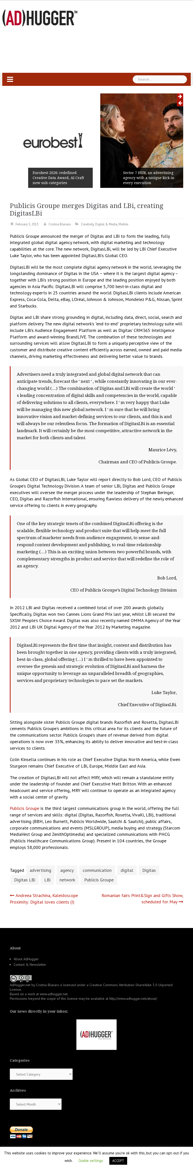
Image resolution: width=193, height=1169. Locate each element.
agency (67, 870)
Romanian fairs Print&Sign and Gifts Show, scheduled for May (142, 898)
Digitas (149, 870)
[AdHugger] (40, 17)
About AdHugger (26, 959)
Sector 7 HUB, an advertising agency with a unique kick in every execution (148, 178)
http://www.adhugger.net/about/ (133, 998)
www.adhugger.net (54, 994)
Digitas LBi (24, 880)
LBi (47, 880)
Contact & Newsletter (30, 964)
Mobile (123, 224)
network (67, 880)
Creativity (87, 224)
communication (97, 870)
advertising (40, 870)
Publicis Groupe (24, 808)
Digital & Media (106, 224)
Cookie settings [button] (90, 1160)
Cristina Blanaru (60, 224)
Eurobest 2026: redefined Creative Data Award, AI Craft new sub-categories (58, 178)
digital (127, 870)
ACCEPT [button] (118, 1161)
